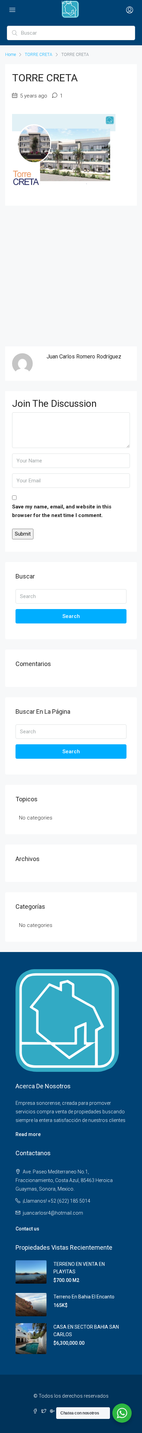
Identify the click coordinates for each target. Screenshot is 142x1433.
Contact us (27, 1228)
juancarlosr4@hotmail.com (53, 1213)
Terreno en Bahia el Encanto (83, 1296)
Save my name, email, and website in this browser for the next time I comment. (61, 511)
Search (71, 616)
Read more (28, 1134)
